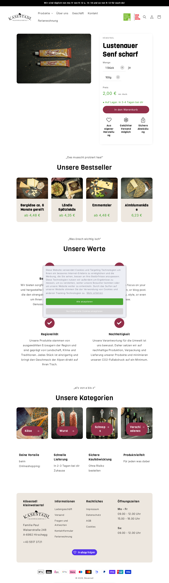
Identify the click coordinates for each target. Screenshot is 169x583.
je (129, 68)
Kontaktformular (64, 530)
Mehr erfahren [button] (95, 293)
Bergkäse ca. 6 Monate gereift (32, 207)
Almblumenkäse (136, 207)
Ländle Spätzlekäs (67, 207)
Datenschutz (93, 514)
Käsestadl (89, 578)
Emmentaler (102, 205)
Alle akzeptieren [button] (84, 302)
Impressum (92, 509)
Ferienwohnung (63, 536)
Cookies (90, 526)
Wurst (64, 431)
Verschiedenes (135, 429)
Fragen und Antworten (61, 522)
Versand (59, 514)
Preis (105, 87)
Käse (28, 431)
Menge (106, 62)
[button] (45, 13)
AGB (88, 520)
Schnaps (100, 429)
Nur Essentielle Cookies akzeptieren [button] (84, 311)
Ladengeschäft (63, 509)
